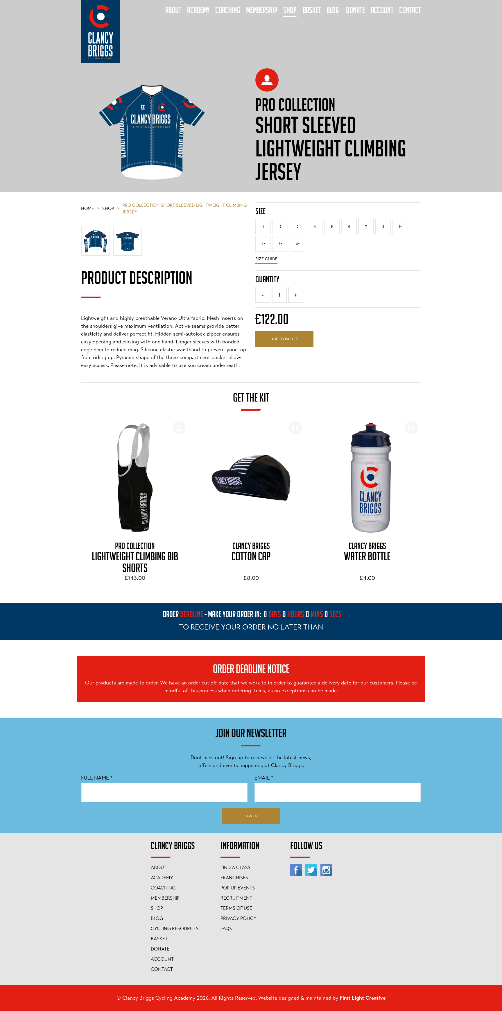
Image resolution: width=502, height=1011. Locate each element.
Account (162, 959)
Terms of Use (236, 908)
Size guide (266, 258)
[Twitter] (311, 870)
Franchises (234, 878)
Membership (165, 898)
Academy (162, 878)
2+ (263, 243)
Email (263, 777)
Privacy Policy (238, 918)
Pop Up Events (237, 888)
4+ (298, 243)
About (158, 868)
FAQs (226, 929)
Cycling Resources (175, 929)
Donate (160, 949)
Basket (159, 939)
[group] (135, 502)
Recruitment (236, 898)
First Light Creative (363, 998)
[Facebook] (296, 870)
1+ (400, 226)
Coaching (163, 888)
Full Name (97, 777)
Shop (110, 208)
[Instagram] (326, 870)
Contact (162, 969)
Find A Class (235, 868)
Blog (157, 918)
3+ (280, 243)
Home (90, 208)
